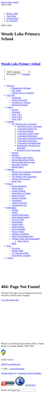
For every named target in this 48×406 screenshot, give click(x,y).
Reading (15, 155)
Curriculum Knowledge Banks (30, 138)
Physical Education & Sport (23, 162)
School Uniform (18, 191)
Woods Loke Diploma (21, 174)
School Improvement (20, 217)
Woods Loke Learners (21, 179)
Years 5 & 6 (17, 119)
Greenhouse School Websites (29, 373)
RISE (14, 243)
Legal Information (16, 369)
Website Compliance (20, 234)
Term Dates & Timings (21, 193)
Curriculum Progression (27, 136)
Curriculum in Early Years (28, 133)
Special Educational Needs (23, 160)
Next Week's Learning (21, 255)
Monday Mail (12, 13)
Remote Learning (19, 198)
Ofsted (14, 212)
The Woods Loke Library (22, 157)
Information (11, 208)
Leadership (16, 98)
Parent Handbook (19, 186)
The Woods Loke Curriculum (24, 124)
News (8, 246)
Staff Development (20, 105)
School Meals (17, 188)
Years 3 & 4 (17, 117)
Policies (15, 210)
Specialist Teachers (20, 164)
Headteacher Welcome (21, 88)
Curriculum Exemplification (29, 143)
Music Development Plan (22, 236)
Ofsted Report (12, 18)
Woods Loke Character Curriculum (26, 172)
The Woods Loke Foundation (24, 176)
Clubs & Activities (19, 203)
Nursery (15, 110)
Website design (7, 373)
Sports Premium (18, 229)
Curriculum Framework (27, 129)
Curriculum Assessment (27, 141)
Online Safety (17, 224)
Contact (9, 258)
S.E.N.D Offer (18, 219)
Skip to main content (9, 2)
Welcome (10, 86)
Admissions (17, 200)
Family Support (18, 196)
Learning (10, 121)
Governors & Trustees (21, 102)
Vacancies (16, 248)
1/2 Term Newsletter (20, 253)
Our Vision (16, 90)
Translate (26, 74)
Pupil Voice (16, 181)
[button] (12, 25)
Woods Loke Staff (19, 100)
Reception (16, 112)
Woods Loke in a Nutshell (23, 93)
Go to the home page (10, 300)
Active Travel (23, 241)
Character (10, 169)
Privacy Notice (18, 231)
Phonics (15, 153)
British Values (17, 167)
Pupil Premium (18, 227)
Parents (9, 184)
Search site (5, 390)
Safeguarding (17, 222)
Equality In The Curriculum (28, 150)
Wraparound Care (19, 205)
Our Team (10, 95)
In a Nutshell (11, 21)
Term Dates (11, 16)
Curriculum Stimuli (25, 131)
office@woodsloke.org (10, 364)
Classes (9, 107)
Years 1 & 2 (17, 114)
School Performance (20, 215)
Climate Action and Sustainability (26, 239)
